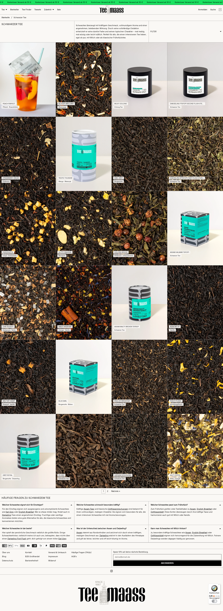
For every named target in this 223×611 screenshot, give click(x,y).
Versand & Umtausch (57, 552)
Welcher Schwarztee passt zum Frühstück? (169, 505)
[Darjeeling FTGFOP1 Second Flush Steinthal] (195, 79)
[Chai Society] (28, 302)
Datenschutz (7, 560)
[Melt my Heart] (28, 377)
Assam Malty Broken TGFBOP (126, 327)
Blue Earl (63, 401)
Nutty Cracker (65, 252)
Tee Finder (26, 9)
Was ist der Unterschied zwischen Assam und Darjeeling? (101, 528)
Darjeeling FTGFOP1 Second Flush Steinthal (189, 104)
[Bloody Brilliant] (83, 79)
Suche (213, 9)
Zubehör (48, 9)
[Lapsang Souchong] (139, 451)
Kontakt (28, 552)
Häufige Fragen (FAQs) (81, 552)
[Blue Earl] (83, 377)
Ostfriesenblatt (157, 512)
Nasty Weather (65, 327)
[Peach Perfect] (28, 79)
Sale (59, 9)
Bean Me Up (175, 327)
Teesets (37, 9)
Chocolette (8, 252)
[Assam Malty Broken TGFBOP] (139, 302)
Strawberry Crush (11, 178)
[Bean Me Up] (195, 302)
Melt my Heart (9, 401)
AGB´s (74, 556)
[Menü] (218, 585)
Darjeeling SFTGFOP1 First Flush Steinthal (188, 178)
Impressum (53, 556)
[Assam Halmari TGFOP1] (195, 228)
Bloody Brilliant (66, 104)
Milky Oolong (120, 104)
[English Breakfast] (139, 377)
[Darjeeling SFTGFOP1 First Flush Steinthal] (195, 154)
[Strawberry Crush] (28, 154)
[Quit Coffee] (195, 451)
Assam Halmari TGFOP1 (179, 252)
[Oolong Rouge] (139, 228)
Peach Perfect (9, 104)
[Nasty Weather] (83, 302)
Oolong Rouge (120, 252)
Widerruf (52, 560)
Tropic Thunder (65, 178)
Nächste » (115, 491)
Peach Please (175, 401)
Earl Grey (118, 178)
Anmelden (202, 9)
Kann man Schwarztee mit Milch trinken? (169, 528)
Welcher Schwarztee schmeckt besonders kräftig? (98, 505)
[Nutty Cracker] (83, 228)
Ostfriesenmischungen (118, 509)
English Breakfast (122, 401)
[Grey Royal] (28, 451)
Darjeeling (6, 515)
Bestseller (14, 9)
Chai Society (8, 327)
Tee (3, 9)
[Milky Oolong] (139, 79)
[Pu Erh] (83, 451)
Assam (193, 509)
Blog (4, 556)
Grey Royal (7, 475)
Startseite (6, 17)
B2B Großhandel (32, 556)
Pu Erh (61, 475)
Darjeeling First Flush (17, 538)
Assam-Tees (89, 509)
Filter (153, 31)
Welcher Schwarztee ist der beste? (17, 528)
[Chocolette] (28, 228)
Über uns (6, 552)
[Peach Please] (195, 377)
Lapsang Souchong (122, 475)
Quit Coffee (175, 475)
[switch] (214, 601)
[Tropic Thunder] (83, 154)
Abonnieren (167, 563)
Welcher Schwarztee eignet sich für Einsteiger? (22, 505)
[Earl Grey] (139, 154)
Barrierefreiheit (31, 560)
